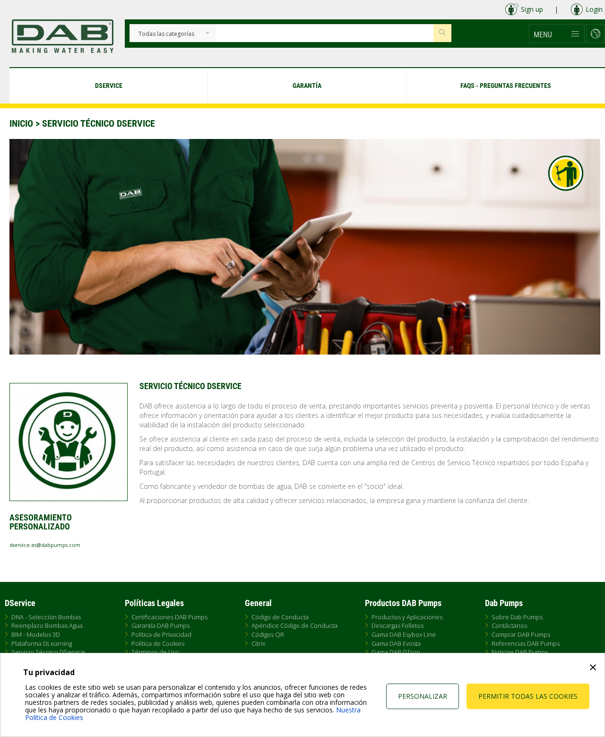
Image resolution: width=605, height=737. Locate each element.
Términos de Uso (155, 652)
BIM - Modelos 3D (35, 634)
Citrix (258, 643)
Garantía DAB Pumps (160, 625)
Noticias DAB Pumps (520, 652)
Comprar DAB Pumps (521, 634)
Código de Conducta (280, 617)
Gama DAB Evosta (396, 643)
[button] (556, 34)
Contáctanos (509, 625)
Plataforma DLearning (41, 643)
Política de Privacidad (161, 634)
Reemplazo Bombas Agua (47, 625)
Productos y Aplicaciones (407, 617)
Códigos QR (267, 634)
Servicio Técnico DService (48, 652)
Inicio (21, 123)
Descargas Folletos (398, 625)
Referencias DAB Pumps (526, 643)
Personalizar (422, 696)
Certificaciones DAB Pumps (169, 617)
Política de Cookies (157, 643)
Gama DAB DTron (396, 652)
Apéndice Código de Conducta (294, 625)
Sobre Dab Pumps (517, 617)
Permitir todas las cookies (528, 696)
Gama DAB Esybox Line (404, 634)
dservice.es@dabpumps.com (44, 545)
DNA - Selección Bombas (46, 617)
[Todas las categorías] (166, 34)
